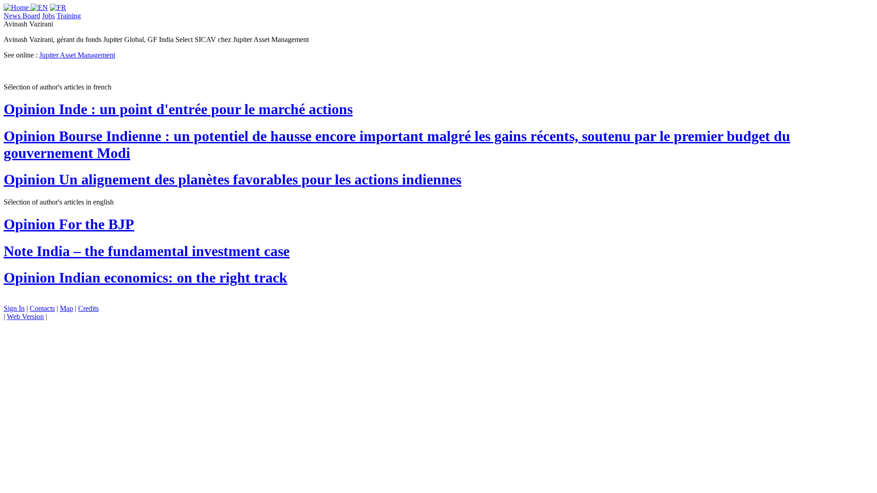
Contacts (42, 308)
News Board (22, 16)
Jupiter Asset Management (77, 55)
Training (69, 16)
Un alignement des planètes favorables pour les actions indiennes (232, 179)
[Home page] (17, 7)
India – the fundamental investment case (147, 251)
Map (66, 308)
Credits (88, 308)
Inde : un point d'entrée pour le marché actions (178, 109)
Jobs (48, 16)
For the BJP (69, 224)
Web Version (25, 316)
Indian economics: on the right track (145, 277)
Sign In (14, 308)
